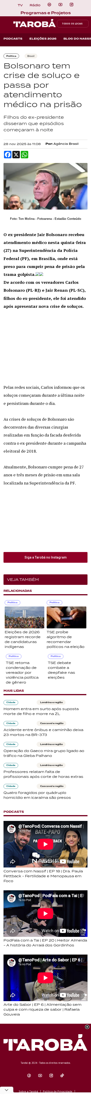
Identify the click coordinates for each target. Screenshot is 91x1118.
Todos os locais (72, 23)
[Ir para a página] (49, 4)
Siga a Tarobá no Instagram (45, 557)
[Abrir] (60, 4)
